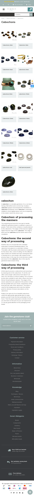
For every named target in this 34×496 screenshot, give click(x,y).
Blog (17, 391)
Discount (17, 370)
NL (3, 4)
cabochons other (8, 192)
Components (17, 423)
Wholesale (17, 378)
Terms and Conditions (17, 347)
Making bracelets (17, 402)
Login (29, 4)
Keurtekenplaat (17, 381)
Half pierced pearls (24, 167)
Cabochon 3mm (23, 45)
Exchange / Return (17, 355)
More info (9, 35)
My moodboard (19, 4)
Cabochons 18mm (8, 143)
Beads (17, 420)
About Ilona (17, 368)
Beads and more (11, 18)
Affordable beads (17, 439)
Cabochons (20, 18)
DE (8, 4)
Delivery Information (17, 352)
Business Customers (17, 376)
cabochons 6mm (24, 69)
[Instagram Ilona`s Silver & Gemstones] (16, 493)
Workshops (17, 396)
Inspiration (17, 407)
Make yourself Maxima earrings (17, 404)
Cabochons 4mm (8, 69)
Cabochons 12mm (8, 118)
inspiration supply (17, 410)
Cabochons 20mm (24, 143)
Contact (17, 358)
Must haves (17, 428)
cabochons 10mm (24, 94)
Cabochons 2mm (8, 45)
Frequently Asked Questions (17, 344)
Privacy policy (17, 349)
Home (2, 18)
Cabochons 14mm (24, 118)
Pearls (17, 433)
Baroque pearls (17, 436)
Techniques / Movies (17, 394)
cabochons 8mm (7, 94)
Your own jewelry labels (17, 373)
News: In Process (17, 431)
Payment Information (17, 341)
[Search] (31, 14)
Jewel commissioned (17, 399)
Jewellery (17, 425)
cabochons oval (7, 167)
